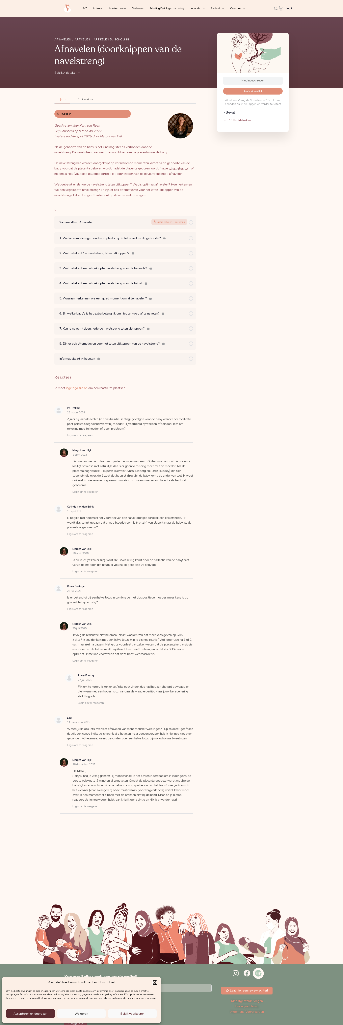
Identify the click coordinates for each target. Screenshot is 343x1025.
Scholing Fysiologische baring (166, 8)
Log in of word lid (253, 91)
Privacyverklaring (246, 1006)
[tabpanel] (125, 151)
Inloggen (66, 113)
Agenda (195, 8)
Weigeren (81, 1014)
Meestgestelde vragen (247, 1001)
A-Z (84, 8)
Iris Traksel (73, 408)
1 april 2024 (79, 455)
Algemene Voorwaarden (247, 1012)
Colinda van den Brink (80, 507)
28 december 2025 (83, 764)
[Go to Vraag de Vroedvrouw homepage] (67, 8)
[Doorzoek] (276, 8)
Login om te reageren (80, 435)
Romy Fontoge (76, 586)
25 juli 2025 (79, 628)
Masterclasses (117, 8)
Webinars (138, 8)
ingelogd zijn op (77, 388)
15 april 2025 (75, 511)
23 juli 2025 (74, 591)
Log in (289, 8)
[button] (155, 983)
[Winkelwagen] (280, 8)
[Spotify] (258, 973)
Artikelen (98, 8)
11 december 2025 (78, 722)
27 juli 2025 (85, 680)
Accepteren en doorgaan (30, 1014)
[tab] (62, 99)
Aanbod (215, 8)
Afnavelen (63, 39)
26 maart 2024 (76, 412)
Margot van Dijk (82, 450)
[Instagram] (235, 973)
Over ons (235, 8)
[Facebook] (247, 973)
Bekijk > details (65, 73)
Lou (69, 718)
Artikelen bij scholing (111, 39)
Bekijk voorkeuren (132, 1014)
